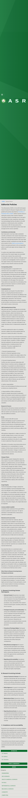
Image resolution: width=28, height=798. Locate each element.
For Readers (5, 753)
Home (3, 201)
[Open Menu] (2, 94)
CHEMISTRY (5, 792)
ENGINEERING (5, 773)
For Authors (4, 756)
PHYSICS (4, 782)
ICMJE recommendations (17, 243)
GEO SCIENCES (6, 776)
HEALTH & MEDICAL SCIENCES (9, 779)
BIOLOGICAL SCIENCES (7, 789)
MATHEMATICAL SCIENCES (8, 785)
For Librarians (5, 759)
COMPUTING (5, 795)
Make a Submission (14, 763)
